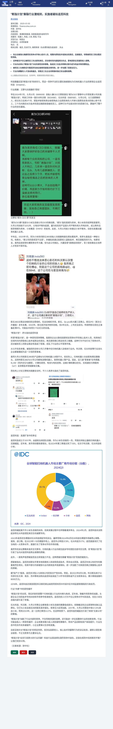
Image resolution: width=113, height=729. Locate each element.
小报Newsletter (36, 3)
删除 (23, 652)
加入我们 (104, 3)
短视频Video (54, 3)
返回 (32, 652)
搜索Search (20, 3)
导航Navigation (72, 3)
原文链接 (14, 19)
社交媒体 (90, 3)
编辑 (14, 652)
